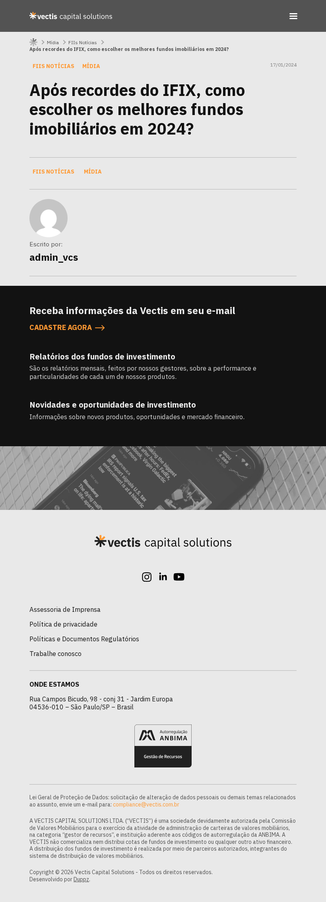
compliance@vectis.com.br (146, 804)
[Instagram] (147, 576)
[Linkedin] (163, 576)
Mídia (53, 42)
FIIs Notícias (82, 42)
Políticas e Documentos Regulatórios (84, 639)
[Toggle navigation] (293, 16)
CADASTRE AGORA (60, 327)
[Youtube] (179, 576)
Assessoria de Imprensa (65, 609)
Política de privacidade (63, 624)
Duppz (81, 879)
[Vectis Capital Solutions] (70, 16)
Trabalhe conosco (55, 653)
